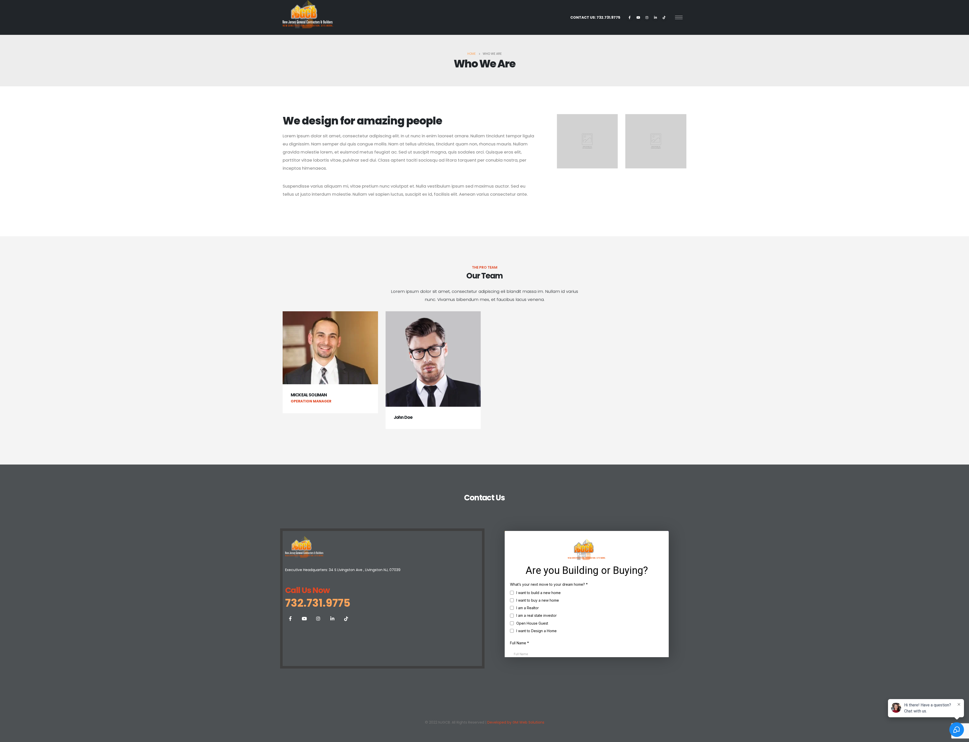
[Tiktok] (663, 17)
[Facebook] (629, 17)
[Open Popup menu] (679, 17)
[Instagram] (646, 17)
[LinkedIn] (655, 17)
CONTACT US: (595, 17)
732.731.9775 (317, 603)
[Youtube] (638, 17)
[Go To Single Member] (330, 347)
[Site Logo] (308, 14)
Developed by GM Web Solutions (515, 722)
